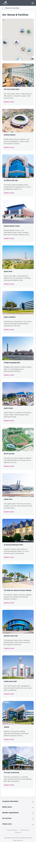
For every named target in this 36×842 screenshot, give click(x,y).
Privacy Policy (24, 830)
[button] (23, 49)
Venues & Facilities (12, 8)
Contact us (18, 832)
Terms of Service (12, 830)
